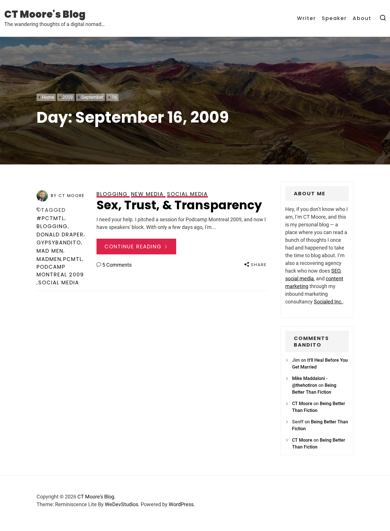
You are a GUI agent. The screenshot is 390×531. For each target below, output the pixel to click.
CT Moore (302, 403)
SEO (335, 271)
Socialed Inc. (328, 302)
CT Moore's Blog (44, 14)
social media (299, 278)
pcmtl (72, 259)
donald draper (60, 234)
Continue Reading (134, 246)
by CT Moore (68, 195)
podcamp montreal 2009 (60, 270)
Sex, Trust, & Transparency (179, 205)
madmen (49, 259)
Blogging (52, 226)
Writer (306, 18)
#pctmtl (51, 218)
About (362, 18)
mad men (50, 250)
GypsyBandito (59, 242)
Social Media (58, 282)
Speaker (334, 18)
